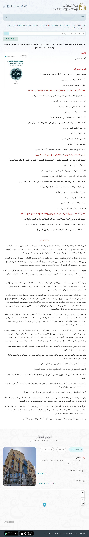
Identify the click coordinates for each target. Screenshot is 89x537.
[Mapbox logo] (9, 522)
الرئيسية (83, 25)
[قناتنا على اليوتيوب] (25, 6)
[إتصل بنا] (8, 6)
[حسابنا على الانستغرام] (18, 6)
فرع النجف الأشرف (76, 450)
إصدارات (78, 25)
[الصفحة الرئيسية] (4, 6)
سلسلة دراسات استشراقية (56, 25)
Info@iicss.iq (42, 473)
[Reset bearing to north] (82, 499)
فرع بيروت (61, 450)
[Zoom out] (82, 495)
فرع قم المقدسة (47, 450)
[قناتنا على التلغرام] (22, 6)
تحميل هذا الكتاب (10, 39)
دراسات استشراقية (70, 25)
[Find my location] (82, 503)
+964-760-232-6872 (46, 483)
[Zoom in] (82, 492)
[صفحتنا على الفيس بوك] (11, 6)
